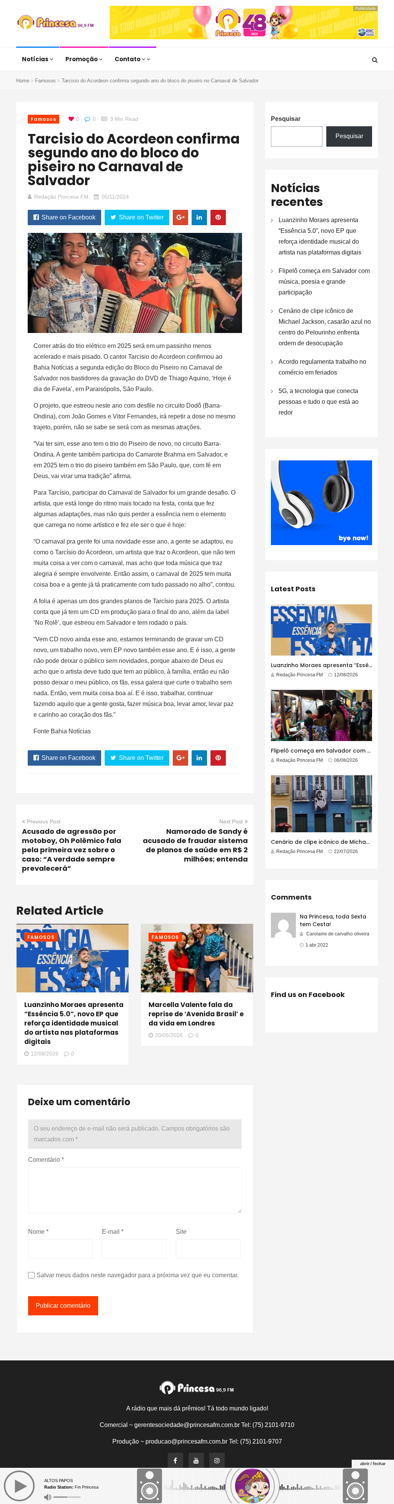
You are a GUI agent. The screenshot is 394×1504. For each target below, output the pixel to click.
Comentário (46, 1159)
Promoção (82, 59)
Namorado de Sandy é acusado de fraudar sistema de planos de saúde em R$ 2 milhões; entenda (195, 845)
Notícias (36, 59)
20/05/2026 (169, 1035)
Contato (128, 59)
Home (22, 81)
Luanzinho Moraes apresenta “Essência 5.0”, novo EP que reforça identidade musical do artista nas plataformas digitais (74, 1023)
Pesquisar (286, 118)
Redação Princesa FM (61, 197)
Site (181, 1231)
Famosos (45, 81)
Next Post (231, 821)
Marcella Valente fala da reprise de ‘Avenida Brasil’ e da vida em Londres (196, 1014)
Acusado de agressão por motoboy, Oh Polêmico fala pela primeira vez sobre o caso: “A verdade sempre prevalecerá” (71, 849)
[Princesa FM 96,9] (55, 23)
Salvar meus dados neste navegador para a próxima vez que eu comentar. (138, 1275)
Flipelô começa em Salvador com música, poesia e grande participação (324, 282)
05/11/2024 (115, 197)
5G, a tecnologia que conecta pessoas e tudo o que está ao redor (319, 402)
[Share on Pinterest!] (218, 217)
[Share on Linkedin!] (199, 217)
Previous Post (43, 821)
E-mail (113, 1231)
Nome (38, 1231)
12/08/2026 (44, 1054)
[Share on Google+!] (180, 217)
